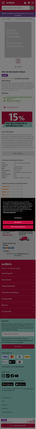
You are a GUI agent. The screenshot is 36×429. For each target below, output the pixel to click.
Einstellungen (18, 218)
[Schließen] (33, 200)
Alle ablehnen (18, 222)
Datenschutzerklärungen (9, 212)
